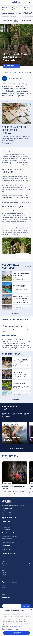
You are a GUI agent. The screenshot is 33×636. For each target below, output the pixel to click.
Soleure (4, 572)
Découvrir (7, 143)
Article (5, 72)
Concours (4, 525)
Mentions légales (6, 529)
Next (26, 255)
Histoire (4, 585)
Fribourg (4, 563)
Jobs (3, 594)
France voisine (6, 576)
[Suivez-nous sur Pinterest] (9, 549)
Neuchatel (4, 565)
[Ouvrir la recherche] (3, 2)
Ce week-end (6, 413)
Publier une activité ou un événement (7, 539)
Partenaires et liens (7, 589)
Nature (10, 20)
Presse (4, 587)
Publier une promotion (8, 542)
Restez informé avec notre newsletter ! (12, 601)
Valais (3, 559)
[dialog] (16, 622)
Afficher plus (16, 313)
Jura (3, 568)
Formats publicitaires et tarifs (9, 536)
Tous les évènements (16, 449)
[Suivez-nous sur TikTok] (7, 549)
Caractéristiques (9, 66)
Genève (4, 561)
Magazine (4, 592)
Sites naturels (16, 20)
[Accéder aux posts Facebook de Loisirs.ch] (2, 549)
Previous (18, 255)
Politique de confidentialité (17, 626)
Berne (3, 570)
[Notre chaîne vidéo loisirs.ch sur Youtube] (6, 549)
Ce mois (26, 413)
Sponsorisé (5, 101)
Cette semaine (17, 413)
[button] (16, 629)
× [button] (31, 610)
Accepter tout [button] (16, 633)
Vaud (3, 557)
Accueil (4, 20)
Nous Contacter (6, 527)
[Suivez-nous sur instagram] (4, 549)
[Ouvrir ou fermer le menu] (30, 2)
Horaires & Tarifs (16, 72)
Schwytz (4, 574)
